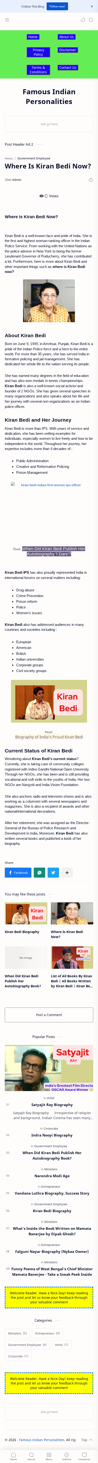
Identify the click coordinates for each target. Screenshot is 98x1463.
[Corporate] (51, 1128)
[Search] (90, 19)
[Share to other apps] (67, 873)
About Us (66, 37)
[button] (82, 19)
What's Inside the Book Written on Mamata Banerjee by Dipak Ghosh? (52, 1231)
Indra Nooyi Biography (52, 1135)
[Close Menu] (91, 6)
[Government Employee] (50, 1146)
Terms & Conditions (38, 69)
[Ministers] (50, 1169)
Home (33, 37)
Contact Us (67, 67)
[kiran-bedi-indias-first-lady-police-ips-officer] (49, 701)
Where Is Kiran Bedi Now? (67, 934)
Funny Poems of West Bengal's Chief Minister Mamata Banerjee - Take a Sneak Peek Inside (52, 1271)
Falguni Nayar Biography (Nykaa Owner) (52, 1251)
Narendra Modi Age (52, 1175)
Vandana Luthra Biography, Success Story (52, 1193)
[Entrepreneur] (50, 1186)
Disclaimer (67, 50)
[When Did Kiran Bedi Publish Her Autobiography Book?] (26, 957)
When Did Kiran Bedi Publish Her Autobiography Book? (23, 981)
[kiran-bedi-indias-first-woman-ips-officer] (49, 511)
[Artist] (50, 1098)
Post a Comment (49, 1015)
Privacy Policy (38, 52)
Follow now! (57, 6)
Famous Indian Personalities (41, 1440)
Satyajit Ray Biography (52, 1104)
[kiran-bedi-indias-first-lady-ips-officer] (49, 300)
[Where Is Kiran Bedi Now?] (72, 913)
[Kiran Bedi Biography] (26, 913)
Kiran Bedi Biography (22, 931)
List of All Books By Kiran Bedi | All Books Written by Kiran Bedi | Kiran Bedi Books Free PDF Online (72, 981)
